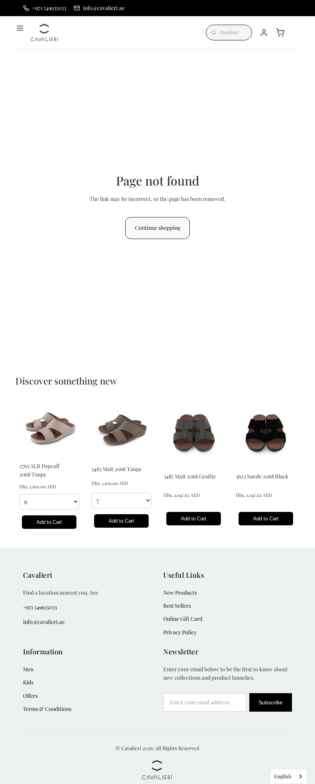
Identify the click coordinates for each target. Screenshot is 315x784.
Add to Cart (49, 522)
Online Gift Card (182, 618)
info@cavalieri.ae (44, 621)
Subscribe (271, 702)
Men (28, 669)
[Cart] (280, 32)
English (283, 776)
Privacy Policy (180, 632)
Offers (30, 695)
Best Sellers (177, 605)
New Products (180, 592)
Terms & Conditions (47, 708)
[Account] (264, 32)
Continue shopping (157, 227)
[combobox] (288, 776)
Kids (28, 682)
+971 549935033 (40, 607)
